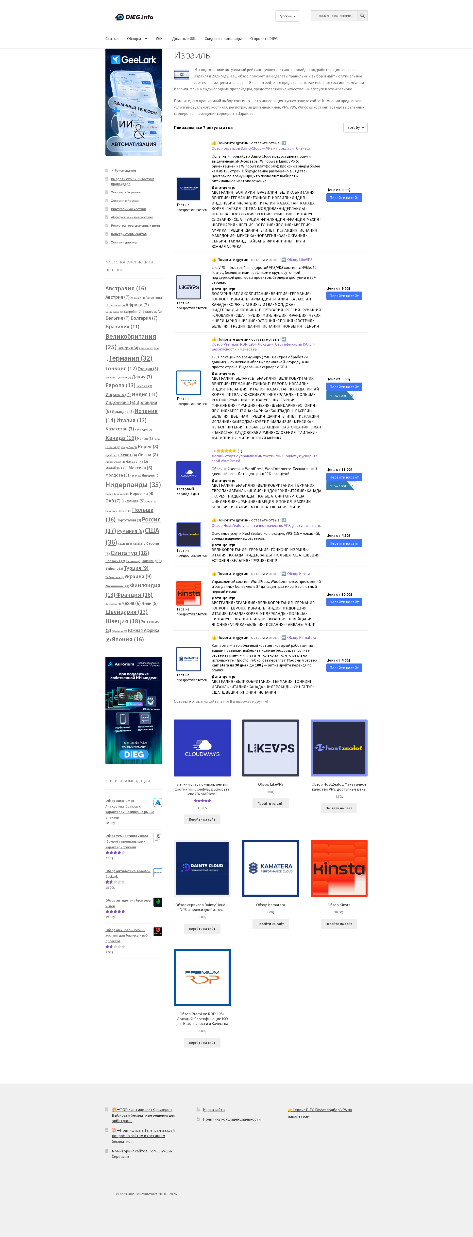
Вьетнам (146, 348)
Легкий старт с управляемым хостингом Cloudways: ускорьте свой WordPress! (265, 458)
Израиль (118, 394)
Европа (120, 385)
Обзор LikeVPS (299, 259)
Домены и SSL (184, 38)
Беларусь (152, 312)
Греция (148, 368)
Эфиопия (119, 631)
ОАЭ (113, 501)
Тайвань (114, 569)
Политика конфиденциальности (232, 1119)
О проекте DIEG (264, 38)
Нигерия (151, 475)
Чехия (131, 603)
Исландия (123, 411)
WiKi (160, 38)
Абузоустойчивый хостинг (132, 217)
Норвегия (141, 493)
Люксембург (115, 461)
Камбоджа (143, 429)
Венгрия (128, 348)
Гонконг (121, 368)
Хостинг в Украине (125, 192)
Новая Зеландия (117, 494)
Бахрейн (133, 312)
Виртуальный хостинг (128, 209)
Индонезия (120, 402)
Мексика (140, 468)
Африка (137, 305)
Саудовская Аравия (132, 543)
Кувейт (111, 455)
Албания (138, 297)
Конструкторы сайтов (129, 234)
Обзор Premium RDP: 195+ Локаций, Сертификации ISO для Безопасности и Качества (263, 346)
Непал (135, 475)
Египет (144, 386)
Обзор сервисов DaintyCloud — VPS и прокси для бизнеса (261, 148)
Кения (145, 438)
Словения (133, 561)
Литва (148, 454)
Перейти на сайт (202, 819)
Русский (285, 16)
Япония (128, 639)
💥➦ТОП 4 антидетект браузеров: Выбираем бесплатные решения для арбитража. (143, 1115)
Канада (120, 438)
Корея (148, 446)
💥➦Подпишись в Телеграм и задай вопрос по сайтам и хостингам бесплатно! (143, 1136)
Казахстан (119, 429)
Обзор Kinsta (298, 573)
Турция (136, 568)
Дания (142, 377)
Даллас (124, 377)
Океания (133, 501)
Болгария (144, 318)
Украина (138, 576)
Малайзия (116, 468)
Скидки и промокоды (223, 38)
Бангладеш (114, 312)
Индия (145, 394)
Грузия (111, 377)
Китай (114, 447)
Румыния (130, 531)
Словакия (115, 561)
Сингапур (130, 553)
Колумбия (129, 447)
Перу (126, 511)
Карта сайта (214, 1109)
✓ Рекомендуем (123, 170)
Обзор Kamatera (301, 637)
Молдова (117, 475)
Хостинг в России (125, 200)
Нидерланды (133, 484)
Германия (130, 358)
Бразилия (122, 326)
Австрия (117, 297)
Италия (131, 420)
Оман (150, 501)
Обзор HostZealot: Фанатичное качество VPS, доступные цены (266, 525)
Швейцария (126, 611)
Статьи (111, 38)
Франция (134, 594)
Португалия (129, 520)
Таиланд (152, 560)
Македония (137, 462)
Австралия (125, 288)
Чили (150, 603)
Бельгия (117, 318)
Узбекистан (114, 577)
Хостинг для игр (124, 242)
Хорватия (113, 604)
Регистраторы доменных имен (135, 225)
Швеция (122, 621)
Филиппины (117, 586)
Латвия (127, 455)
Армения (117, 305)
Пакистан (113, 511)
